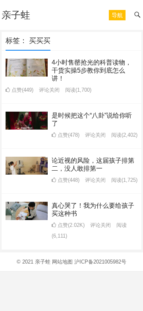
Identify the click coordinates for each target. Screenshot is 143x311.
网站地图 (62, 262)
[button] (117, 15)
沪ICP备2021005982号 (100, 262)
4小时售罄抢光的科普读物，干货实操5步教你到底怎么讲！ (91, 70)
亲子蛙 (16, 15)
